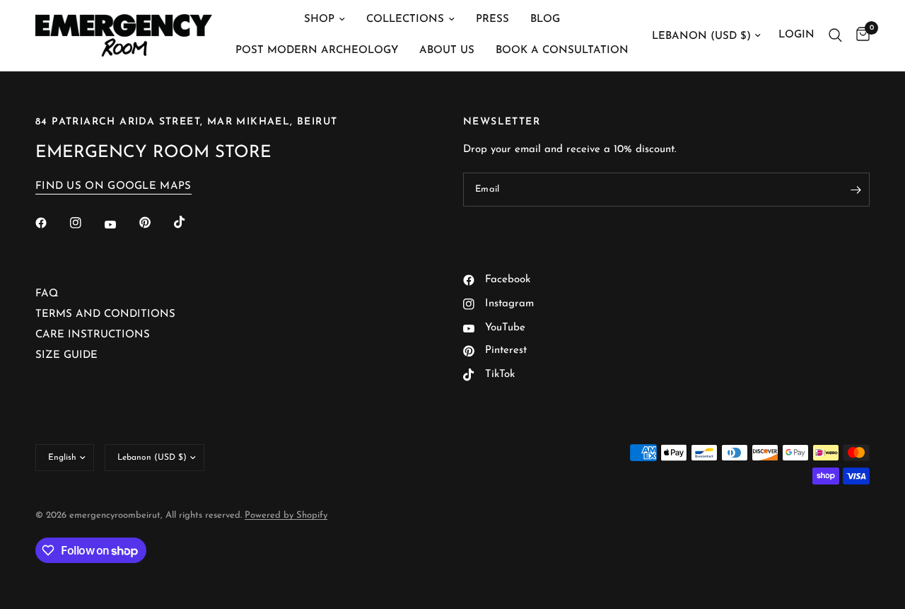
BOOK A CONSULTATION (562, 50)
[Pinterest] (154, 222)
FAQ (46, 294)
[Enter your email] (855, 190)
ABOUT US (446, 50)
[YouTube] (120, 224)
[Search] (835, 35)
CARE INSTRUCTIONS (92, 335)
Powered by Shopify (286, 515)
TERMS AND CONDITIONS (105, 314)
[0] (859, 35)
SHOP (319, 19)
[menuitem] (324, 19)
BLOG (545, 19)
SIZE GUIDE (66, 355)
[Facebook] (50, 222)
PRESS (492, 19)
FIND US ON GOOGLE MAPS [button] (113, 186)
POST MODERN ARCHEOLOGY (316, 50)
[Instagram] (85, 222)
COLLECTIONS (405, 19)
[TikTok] (189, 222)
